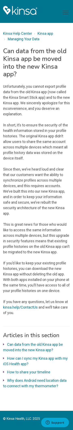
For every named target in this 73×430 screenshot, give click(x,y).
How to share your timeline (28, 372)
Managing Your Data (23, 39)
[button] (65, 12)
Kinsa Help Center (17, 33)
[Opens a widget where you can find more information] (55, 423)
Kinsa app (45, 33)
